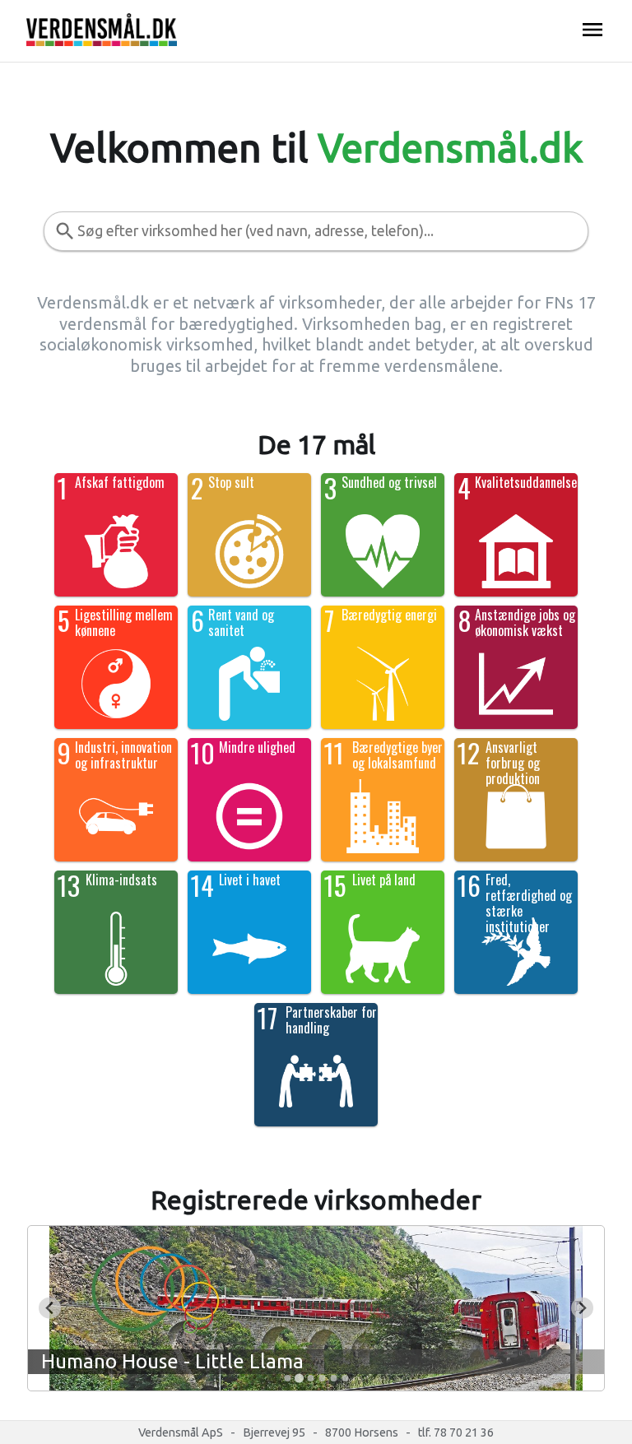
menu (592, 29)
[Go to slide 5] (333, 1378)
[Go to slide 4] (321, 1378)
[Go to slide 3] (310, 1378)
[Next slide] (582, 1308)
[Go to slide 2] (298, 1377)
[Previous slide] (50, 1308)
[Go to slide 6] (345, 1378)
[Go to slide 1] (287, 1378)
